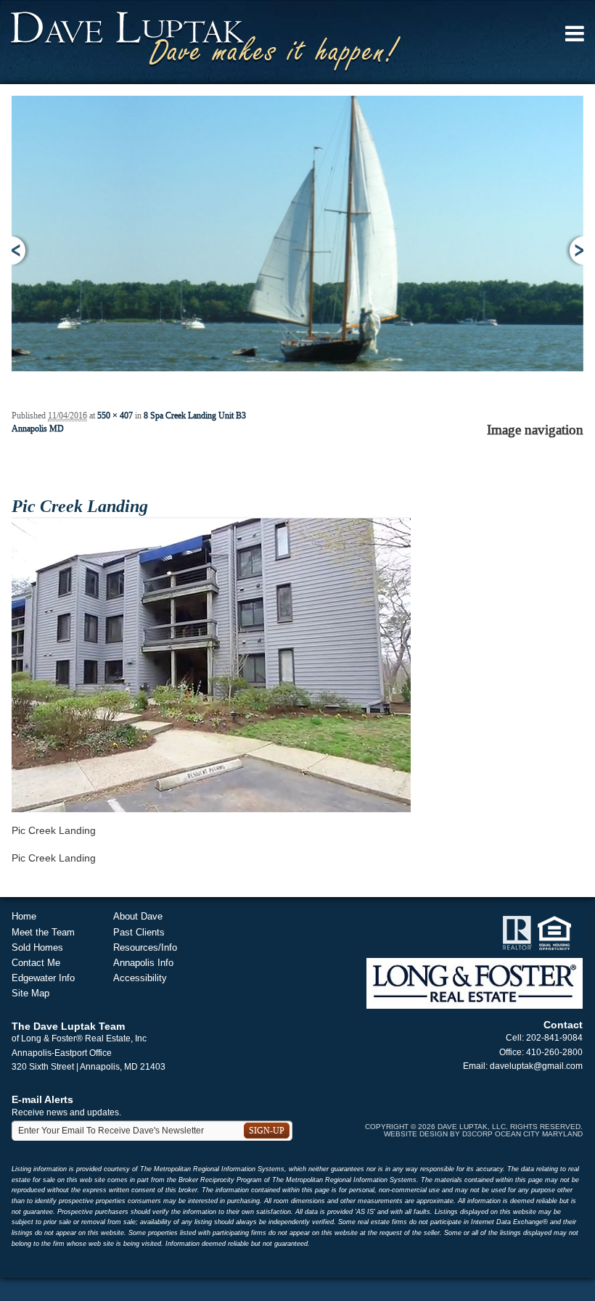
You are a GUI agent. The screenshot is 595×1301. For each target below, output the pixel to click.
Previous (21, 251)
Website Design (416, 1134)
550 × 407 (115, 415)
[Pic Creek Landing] (211, 663)
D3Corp (477, 1134)
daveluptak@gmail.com (536, 1066)
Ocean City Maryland (539, 1134)
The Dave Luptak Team (68, 1026)
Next (574, 251)
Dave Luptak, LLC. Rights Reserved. (510, 1127)
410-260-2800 (554, 1052)
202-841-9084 (554, 1038)
